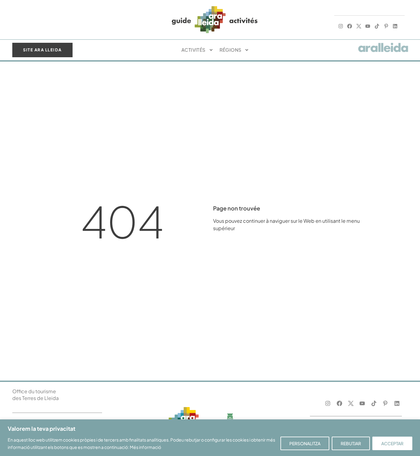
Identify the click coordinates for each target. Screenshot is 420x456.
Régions (231, 50)
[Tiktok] (377, 26)
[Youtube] (368, 26)
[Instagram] (341, 26)
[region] (210, 437)
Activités (193, 50)
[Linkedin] (395, 26)
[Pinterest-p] (386, 26)
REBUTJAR (351, 443)
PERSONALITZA (304, 443)
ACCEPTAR (392, 443)
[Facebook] (350, 26)
